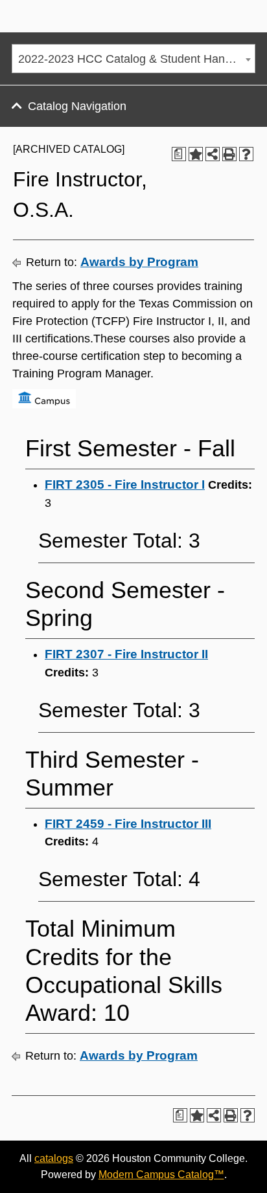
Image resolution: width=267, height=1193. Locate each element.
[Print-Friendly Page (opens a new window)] (229, 154)
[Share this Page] (212, 154)
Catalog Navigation (77, 106)
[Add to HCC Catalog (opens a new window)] (196, 154)
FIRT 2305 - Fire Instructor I (125, 484)
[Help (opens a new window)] (246, 154)
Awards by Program (139, 262)
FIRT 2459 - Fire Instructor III (128, 824)
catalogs (53, 1158)
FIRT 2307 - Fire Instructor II (126, 654)
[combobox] (133, 58)
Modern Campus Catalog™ (161, 1174)
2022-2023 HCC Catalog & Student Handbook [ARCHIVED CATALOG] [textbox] (136, 58)
